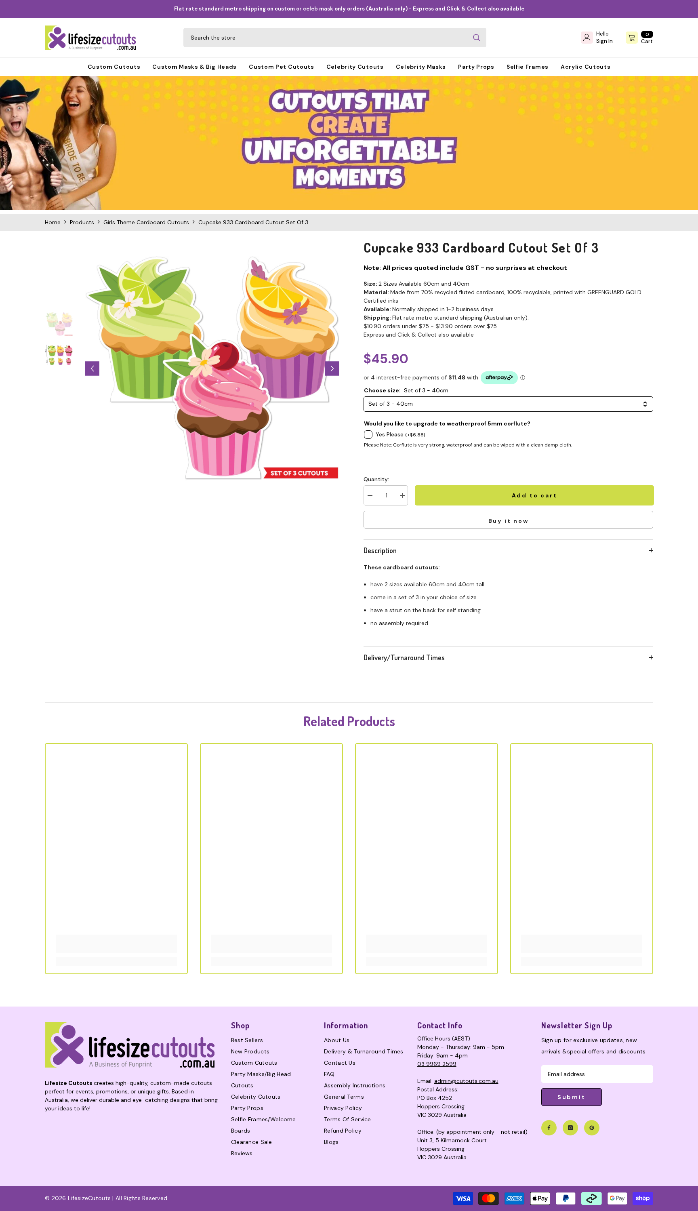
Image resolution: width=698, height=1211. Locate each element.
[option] (212, 368)
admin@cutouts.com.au (466, 1081)
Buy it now (508, 520)
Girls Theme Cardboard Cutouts (146, 222)
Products (82, 222)
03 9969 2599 (436, 1064)
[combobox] (325, 37)
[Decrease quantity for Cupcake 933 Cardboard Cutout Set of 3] (370, 495)
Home (53, 222)
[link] (349, 143)
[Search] (334, 37)
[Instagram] (570, 1127)
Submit (571, 1097)
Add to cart (534, 495)
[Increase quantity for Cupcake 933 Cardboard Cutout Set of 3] (402, 495)
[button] (92, 369)
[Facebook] (549, 1127)
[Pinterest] (591, 1127)
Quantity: (376, 479)
